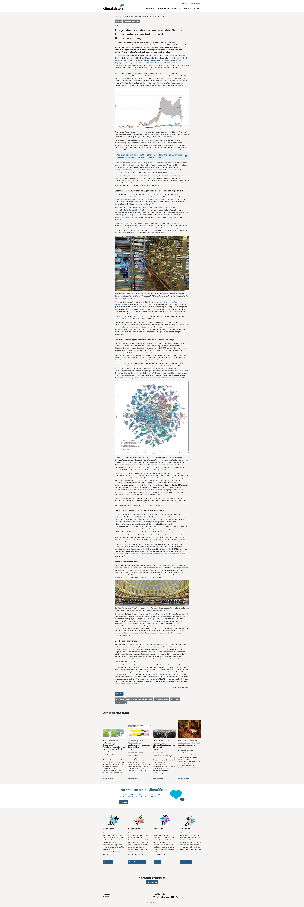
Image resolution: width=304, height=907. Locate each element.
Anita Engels (120, 699)
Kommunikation (163, 9)
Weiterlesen (108, 778)
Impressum (106, 894)
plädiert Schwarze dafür (153, 674)
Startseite (118, 16)
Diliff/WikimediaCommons (156, 610)
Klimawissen (150, 9)
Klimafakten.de (154, 903)
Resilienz (147, 669)
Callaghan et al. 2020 (158, 469)
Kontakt (184, 4)
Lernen (157, 862)
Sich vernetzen (186, 862)
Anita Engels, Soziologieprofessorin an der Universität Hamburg (137, 199)
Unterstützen (194, 4)
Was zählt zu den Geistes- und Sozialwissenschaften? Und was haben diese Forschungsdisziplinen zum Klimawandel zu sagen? (149, 156)
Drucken (120, 694)
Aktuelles (119, 21)
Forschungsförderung (162, 699)
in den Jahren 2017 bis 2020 (135, 522)
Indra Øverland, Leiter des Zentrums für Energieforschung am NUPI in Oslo (141, 163)
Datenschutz (107, 896)
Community (185, 9)
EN (179, 4)
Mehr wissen (108, 862)
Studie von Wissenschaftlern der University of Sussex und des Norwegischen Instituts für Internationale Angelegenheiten (151, 60)
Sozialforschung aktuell (131, 21)
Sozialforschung (121, 703)
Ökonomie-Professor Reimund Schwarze (129, 223)
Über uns (196, 9)
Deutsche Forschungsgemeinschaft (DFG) (139, 699)
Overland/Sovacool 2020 (164, 137)
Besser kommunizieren (137, 862)
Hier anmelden (152, 882)
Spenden (124, 802)
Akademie (175, 9)
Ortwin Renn (175, 699)
